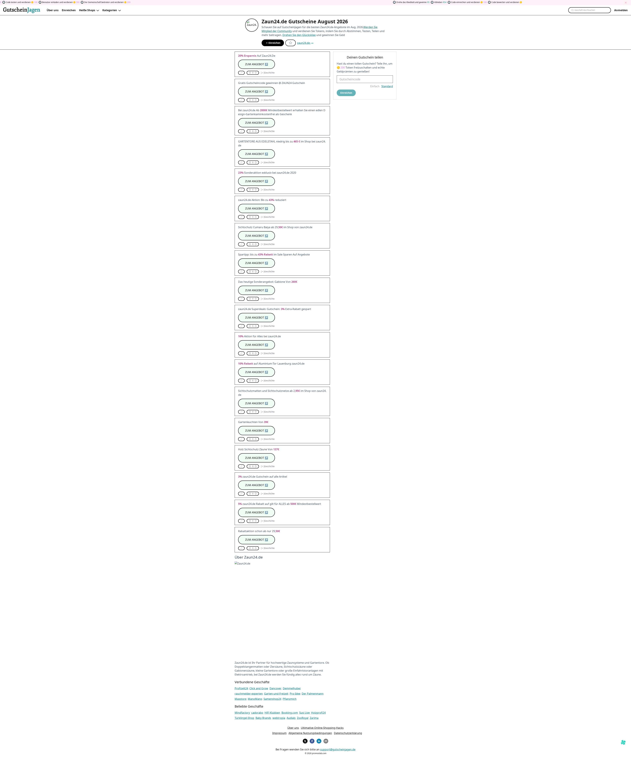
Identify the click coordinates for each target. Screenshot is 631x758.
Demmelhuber (292, 688)
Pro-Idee (295, 693)
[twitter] (305, 741)
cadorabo (257, 712)
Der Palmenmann (313, 693)
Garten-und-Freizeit (276, 693)
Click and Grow (258, 688)
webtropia (278, 718)
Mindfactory (242, 712)
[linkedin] (318, 741)
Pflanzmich (289, 699)
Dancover (275, 688)
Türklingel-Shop (244, 718)
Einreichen (274, 42)
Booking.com (289, 712)
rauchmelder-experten (249, 693)
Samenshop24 (272, 699)
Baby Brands (263, 718)
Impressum (279, 733)
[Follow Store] (290, 43)
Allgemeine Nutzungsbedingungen (310, 733)
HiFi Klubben (272, 712)
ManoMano (255, 699)
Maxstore (240, 699)
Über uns (293, 728)
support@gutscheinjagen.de (337, 749)
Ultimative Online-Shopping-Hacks (322, 728)
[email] (325, 741)
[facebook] (312, 741)
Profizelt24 (241, 688)
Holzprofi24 (318, 712)
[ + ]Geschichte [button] (268, 72)
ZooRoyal (302, 718)
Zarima (314, 718)
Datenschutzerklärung (348, 733)
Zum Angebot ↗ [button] (256, 64)
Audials (291, 718)
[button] (241, 73)
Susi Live (304, 712)
